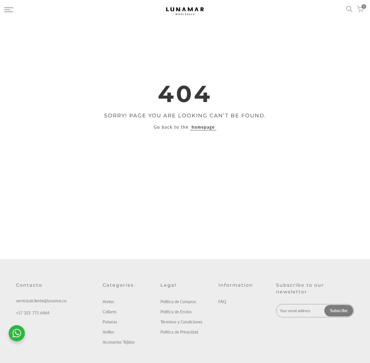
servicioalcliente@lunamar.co (41, 300)
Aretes (108, 301)
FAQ (222, 301)
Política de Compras (178, 301)
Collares (109, 311)
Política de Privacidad (179, 331)
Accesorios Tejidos (119, 342)
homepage (203, 127)
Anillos (108, 331)
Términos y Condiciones (181, 321)
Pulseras (110, 321)
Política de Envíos (176, 311)
